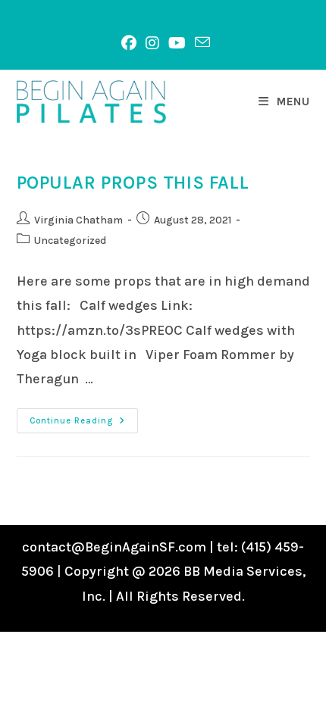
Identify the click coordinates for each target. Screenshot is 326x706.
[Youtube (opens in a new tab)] (177, 43)
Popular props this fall (133, 182)
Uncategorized (70, 240)
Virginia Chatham (78, 220)
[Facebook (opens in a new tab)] (129, 43)
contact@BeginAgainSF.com (114, 547)
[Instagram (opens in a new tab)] (152, 43)
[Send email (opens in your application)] (200, 42)
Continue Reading (84, 423)
